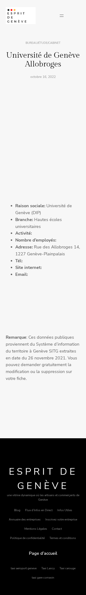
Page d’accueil (43, 553)
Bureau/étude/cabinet (43, 43)
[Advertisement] (43, 128)
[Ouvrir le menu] (61, 16)
